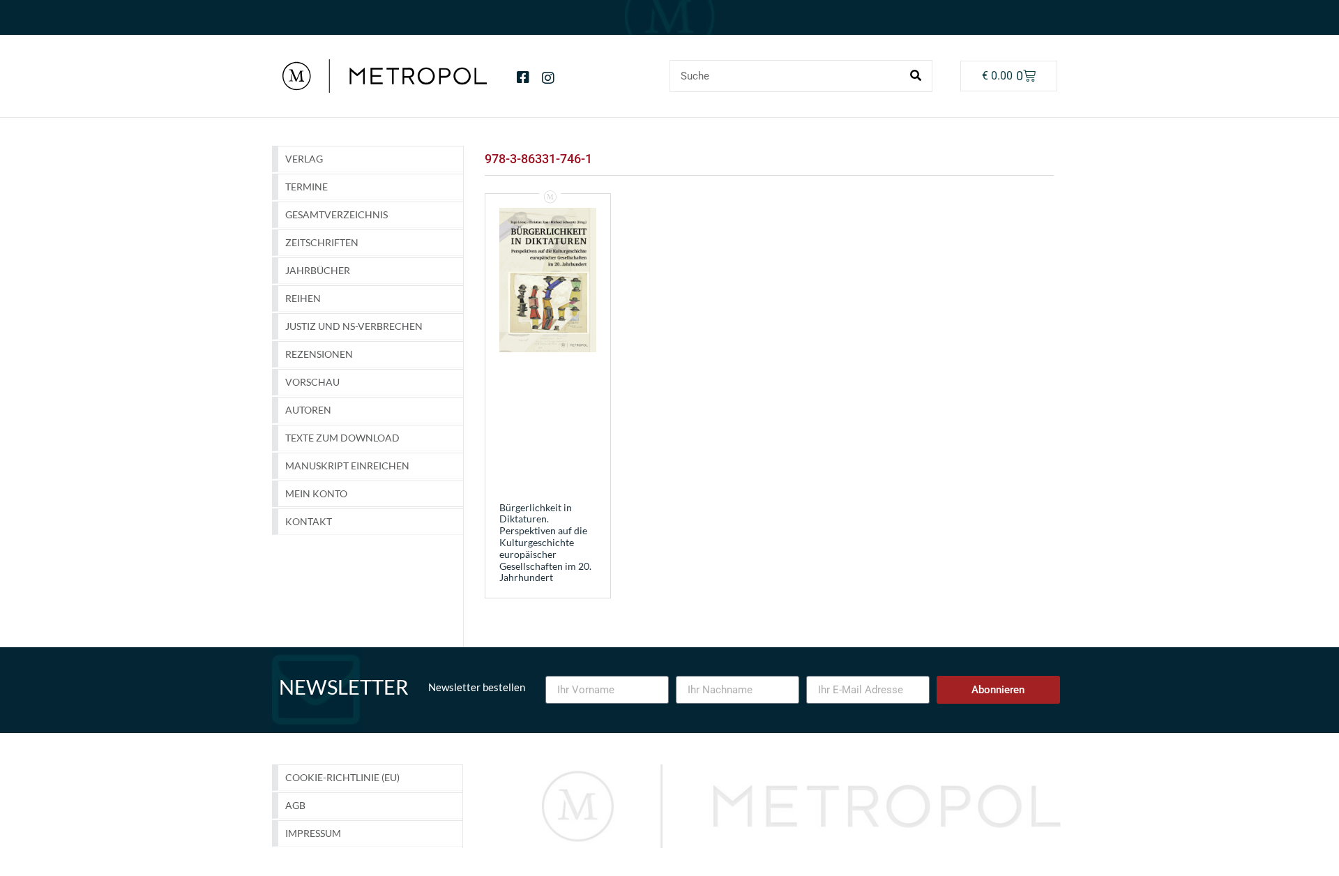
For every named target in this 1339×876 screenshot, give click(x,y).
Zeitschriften (321, 242)
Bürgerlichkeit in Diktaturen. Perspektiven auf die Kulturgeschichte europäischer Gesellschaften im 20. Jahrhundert (545, 542)
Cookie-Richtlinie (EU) (342, 777)
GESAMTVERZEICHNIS (336, 214)
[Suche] (916, 76)
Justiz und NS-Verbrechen (354, 326)
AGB (295, 805)
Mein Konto (316, 493)
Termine (306, 186)
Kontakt (308, 521)
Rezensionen (319, 354)
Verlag (304, 159)
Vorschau (312, 382)
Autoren (308, 410)
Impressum (313, 833)
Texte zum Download (342, 438)
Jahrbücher (317, 270)
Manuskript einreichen (347, 465)
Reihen (303, 298)
